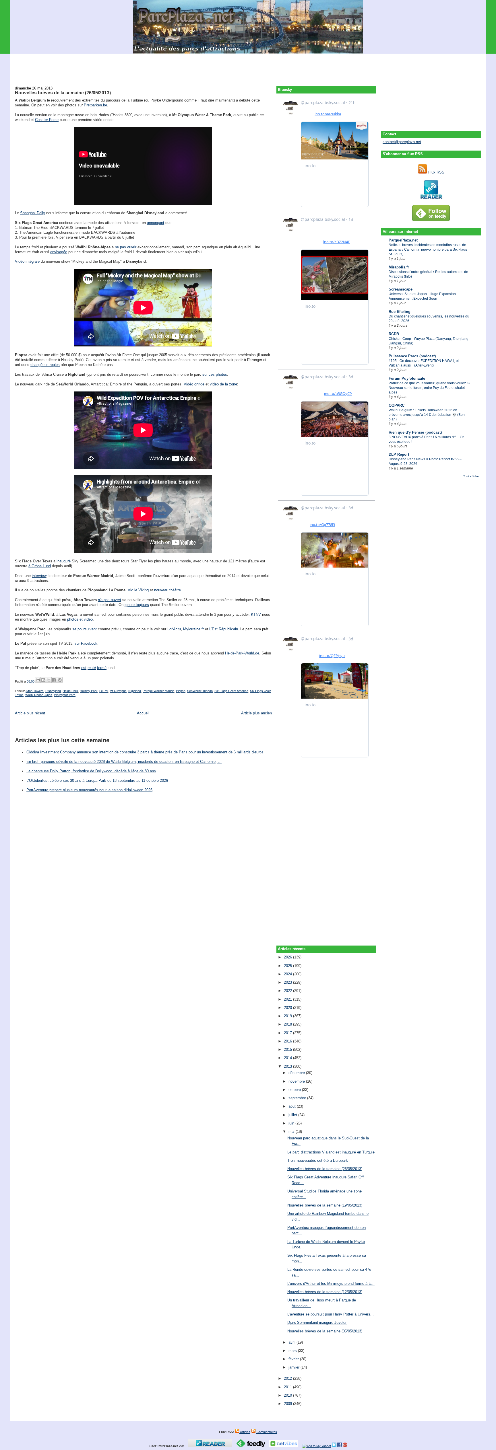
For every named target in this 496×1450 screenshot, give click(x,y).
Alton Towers (35, 691)
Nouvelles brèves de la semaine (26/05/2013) (63, 92)
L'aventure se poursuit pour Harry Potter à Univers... (330, 1314)
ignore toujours (137, 605)
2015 (288, 1049)
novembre (297, 1081)
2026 (288, 957)
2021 (288, 999)
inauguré (64, 561)
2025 (288, 966)
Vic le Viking (138, 590)
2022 (288, 991)
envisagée (58, 252)
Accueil (143, 713)
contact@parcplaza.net (402, 142)
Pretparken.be (95, 105)
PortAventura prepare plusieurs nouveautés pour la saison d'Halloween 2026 (89, 790)
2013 (288, 1066)
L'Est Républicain (223, 629)
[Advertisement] (248, 66)
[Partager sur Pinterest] (60, 680)
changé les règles (45, 364)
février (294, 1359)
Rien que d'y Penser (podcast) (415, 432)
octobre (295, 1090)
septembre (297, 1098)
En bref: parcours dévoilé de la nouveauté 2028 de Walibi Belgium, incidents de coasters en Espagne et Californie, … (124, 761)
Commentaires (266, 1432)
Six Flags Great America (231, 691)
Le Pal (103, 691)
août (292, 1106)
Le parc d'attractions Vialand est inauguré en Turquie (331, 1152)
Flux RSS (435, 172)
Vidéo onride (194, 384)
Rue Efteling (399, 311)
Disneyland (53, 691)
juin (291, 1123)
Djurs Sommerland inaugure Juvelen (317, 1322)
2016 (288, 1041)
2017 (288, 1033)
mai (292, 1131)
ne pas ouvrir (125, 247)
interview (39, 576)
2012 (288, 1378)
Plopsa (180, 691)
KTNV (256, 614)
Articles (244, 1432)
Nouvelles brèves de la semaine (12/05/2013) (324, 1292)
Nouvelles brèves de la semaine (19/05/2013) (324, 1205)
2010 (288, 1395)
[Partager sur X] (49, 680)
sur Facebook (86, 643)
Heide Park (70, 691)
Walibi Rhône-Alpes (38, 695)
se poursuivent (84, 629)
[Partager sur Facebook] (54, 680)
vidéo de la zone (223, 384)
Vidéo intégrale (27, 261)
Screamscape (400, 289)
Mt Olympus (118, 691)
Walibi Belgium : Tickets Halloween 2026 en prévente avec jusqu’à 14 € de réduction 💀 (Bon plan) (427, 414)
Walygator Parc (64, 695)
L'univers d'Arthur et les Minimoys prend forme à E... (331, 1283)
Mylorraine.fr (193, 629)
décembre (297, 1073)
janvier (294, 1367)
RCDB (394, 334)
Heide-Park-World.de (242, 653)
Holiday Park (89, 691)
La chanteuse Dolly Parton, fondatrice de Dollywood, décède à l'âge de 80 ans (91, 771)
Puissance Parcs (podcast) (412, 356)
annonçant (155, 223)
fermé (101, 668)
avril (292, 1342)
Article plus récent (30, 713)
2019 (288, 1016)
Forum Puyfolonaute (407, 378)
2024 (288, 974)
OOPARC (396, 405)
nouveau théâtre (167, 590)
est (83, 668)
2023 (288, 982)
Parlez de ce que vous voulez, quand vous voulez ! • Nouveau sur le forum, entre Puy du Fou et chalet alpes (429, 387)
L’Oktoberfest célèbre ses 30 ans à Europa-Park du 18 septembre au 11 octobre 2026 (97, 780)
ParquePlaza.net (403, 240)
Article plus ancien (256, 713)
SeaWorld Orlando (200, 691)
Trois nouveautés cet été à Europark (317, 1160)
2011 (288, 1387)
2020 (288, 1007)
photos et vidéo (80, 619)
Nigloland (134, 691)
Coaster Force (47, 120)
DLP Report (399, 454)
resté (92, 668)
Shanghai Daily (32, 213)
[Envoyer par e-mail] (38, 680)
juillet (293, 1115)
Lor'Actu (174, 629)
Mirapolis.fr (399, 267)
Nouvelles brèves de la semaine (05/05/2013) (324, 1331)
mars (293, 1350)
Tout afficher (471, 476)
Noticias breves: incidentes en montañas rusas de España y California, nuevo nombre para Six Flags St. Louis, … (428, 249)
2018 (288, 1024)
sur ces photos (214, 374)
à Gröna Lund (39, 566)
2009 (288, 1404)
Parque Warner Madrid (158, 691)
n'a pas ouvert (109, 600)
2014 (288, 1058)
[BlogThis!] (43, 680)
